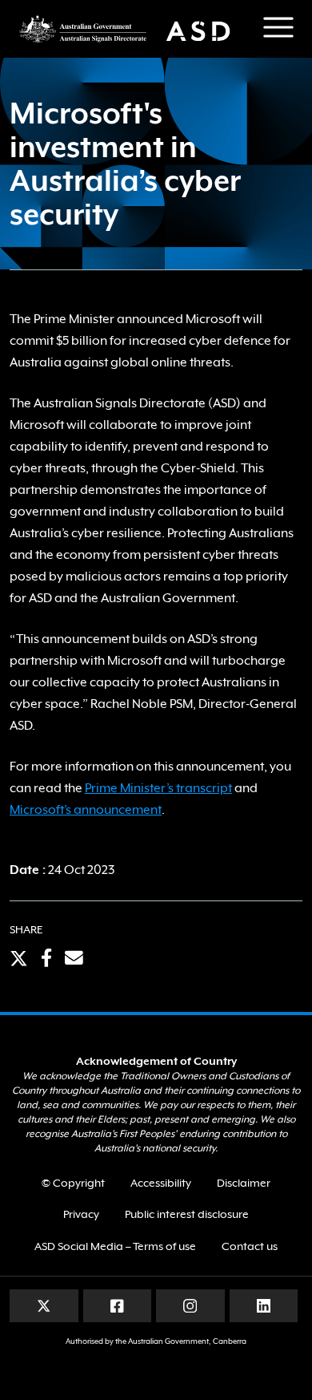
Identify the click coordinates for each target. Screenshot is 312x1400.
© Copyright (73, 1182)
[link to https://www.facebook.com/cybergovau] (117, 1305)
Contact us (250, 1246)
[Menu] (278, 27)
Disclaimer (243, 1182)
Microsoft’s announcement (86, 810)
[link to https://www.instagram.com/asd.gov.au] (190, 1305)
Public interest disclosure (187, 1214)
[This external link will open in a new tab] (19, 959)
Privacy (81, 1214)
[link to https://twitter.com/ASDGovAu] (43, 1305)
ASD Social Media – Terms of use (115, 1246)
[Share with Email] (74, 959)
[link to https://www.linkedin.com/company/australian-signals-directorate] (263, 1305)
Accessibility (160, 1182)
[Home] (132, 28)
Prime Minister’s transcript (158, 788)
